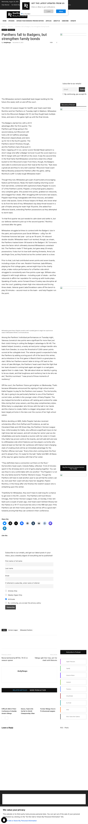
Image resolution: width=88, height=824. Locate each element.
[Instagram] (69, 8)
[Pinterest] (14, 47)
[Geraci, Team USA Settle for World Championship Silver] (29, 701)
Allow (61, 11)
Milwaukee (11, 30)
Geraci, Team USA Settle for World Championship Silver (28, 711)
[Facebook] (4, 47)
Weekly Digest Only (15, 595)
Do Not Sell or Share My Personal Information (20, 821)
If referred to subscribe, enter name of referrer (22, 583)
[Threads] (84, 8)
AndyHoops (7, 42)
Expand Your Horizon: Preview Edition (30, 21)
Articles (48, 21)
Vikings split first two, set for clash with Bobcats (46, 659)
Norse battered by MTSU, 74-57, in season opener (15, 659)
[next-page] (6, 718)
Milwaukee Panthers (26, 630)
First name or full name (13, 561)
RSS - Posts (64, 728)
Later (49, 11)
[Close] (85, 808)
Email (7, 576)
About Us (57, 21)
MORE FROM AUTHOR (38, 690)
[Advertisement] (29, 91)
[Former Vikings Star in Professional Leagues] (48, 701)
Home (4, 21)
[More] (25, 47)
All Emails (11, 599)
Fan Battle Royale (16, 5)
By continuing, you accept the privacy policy (24, 603)
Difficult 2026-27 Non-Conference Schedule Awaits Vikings (9, 711)
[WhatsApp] (19, 47)
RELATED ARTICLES (20, 690)
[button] (83, 21)
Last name (9, 568)
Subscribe (65, 21)
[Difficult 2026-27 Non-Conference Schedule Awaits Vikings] (10, 701)
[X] (73, 8)
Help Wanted (5, 5)
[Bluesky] (81, 8)
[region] (44, 815)
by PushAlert (26, 14)
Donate (73, 21)
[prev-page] (3, 718)
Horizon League (13, 630)
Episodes (11, 21)
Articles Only (12, 591)
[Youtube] (77, 8)
